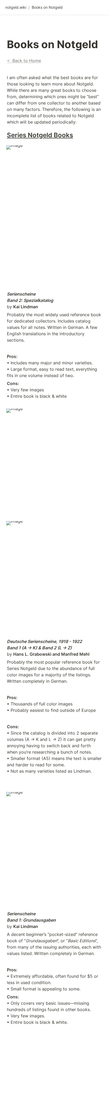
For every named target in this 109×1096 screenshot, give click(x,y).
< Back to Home (24, 60)
